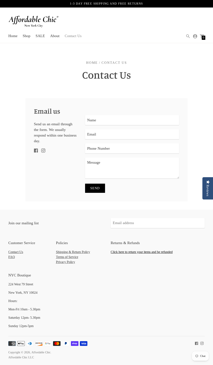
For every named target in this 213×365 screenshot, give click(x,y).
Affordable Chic (41, 352)
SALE (40, 36)
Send (95, 188)
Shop (26, 36)
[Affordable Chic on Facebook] (36, 150)
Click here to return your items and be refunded (142, 252)
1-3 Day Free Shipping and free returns (106, 3)
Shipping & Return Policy (73, 252)
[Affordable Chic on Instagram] (43, 150)
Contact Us (73, 36)
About (54, 36)
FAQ (11, 257)
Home (12, 36)
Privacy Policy (65, 262)
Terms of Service (67, 257)
